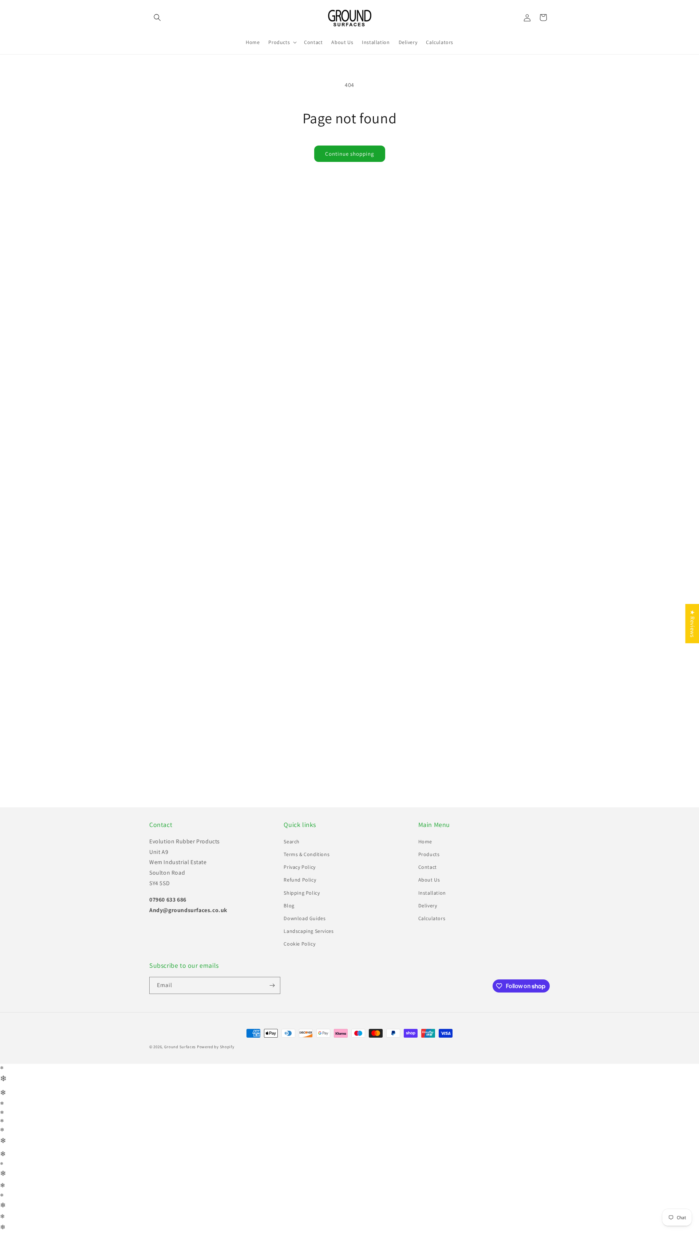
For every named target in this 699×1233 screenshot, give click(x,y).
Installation (432, 881)
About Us (429, 868)
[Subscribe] (272, 973)
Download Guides (304, 906)
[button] (157, 17)
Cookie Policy (299, 932)
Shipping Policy (302, 881)
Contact (427, 855)
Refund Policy (300, 868)
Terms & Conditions (306, 842)
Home (425, 829)
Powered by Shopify (215, 1035)
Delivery (427, 893)
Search (292, 829)
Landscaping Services (308, 919)
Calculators (432, 906)
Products (429, 842)
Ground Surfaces (180, 1035)
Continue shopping (349, 153)
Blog (289, 893)
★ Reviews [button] (692, 623)
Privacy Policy (299, 855)
